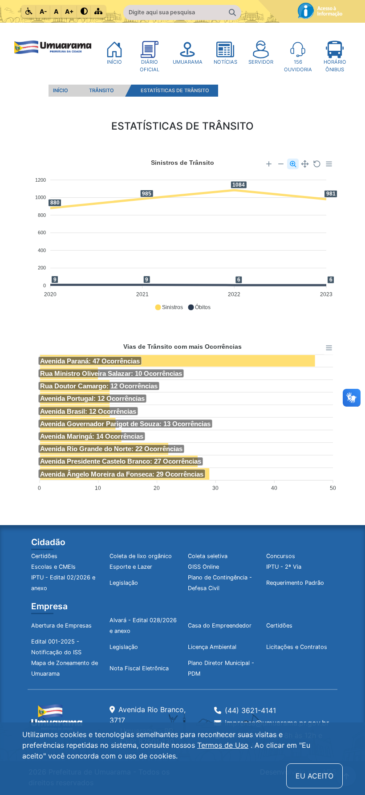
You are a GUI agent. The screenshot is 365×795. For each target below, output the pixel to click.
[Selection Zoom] (293, 164)
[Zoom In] (269, 164)
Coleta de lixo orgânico (141, 556)
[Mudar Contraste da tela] (84, 11)
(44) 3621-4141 (250, 710)
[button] (168, 307)
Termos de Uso (222, 745)
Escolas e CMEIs (53, 566)
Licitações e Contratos (296, 647)
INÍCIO (60, 90)
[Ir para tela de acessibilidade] (28, 11)
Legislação (124, 582)
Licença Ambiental (212, 647)
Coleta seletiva (207, 556)
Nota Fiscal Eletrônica (139, 668)
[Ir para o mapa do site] (98, 11)
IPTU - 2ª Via (283, 566)
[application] (182, 235)
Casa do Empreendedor (219, 625)
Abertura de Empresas (61, 625)
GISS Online (203, 566)
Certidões (44, 556)
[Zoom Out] (281, 164)
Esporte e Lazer (131, 566)
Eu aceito (314, 775)
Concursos (280, 556)
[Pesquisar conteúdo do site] (232, 12)
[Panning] (305, 164)
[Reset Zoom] (317, 164)
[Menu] (329, 164)
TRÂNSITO (101, 90)
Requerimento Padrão (295, 582)
